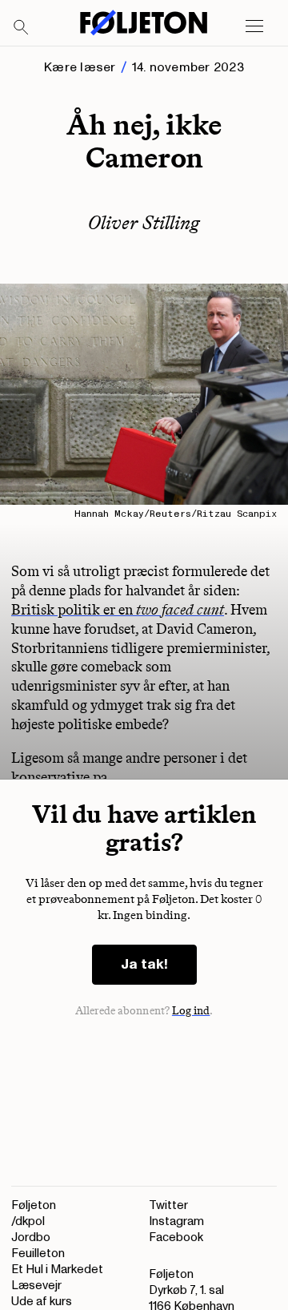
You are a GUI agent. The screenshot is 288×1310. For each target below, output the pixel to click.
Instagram (176, 1221)
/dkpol (28, 1221)
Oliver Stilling (144, 222)
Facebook (176, 1237)
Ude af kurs (41, 1301)
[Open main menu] (254, 26)
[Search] (21, 28)
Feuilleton (38, 1253)
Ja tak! (144, 964)
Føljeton (33, 1205)
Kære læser (79, 67)
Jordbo (30, 1237)
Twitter (168, 1205)
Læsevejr (36, 1285)
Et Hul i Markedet (57, 1269)
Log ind (191, 1011)
